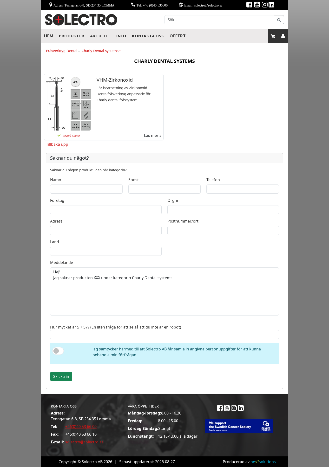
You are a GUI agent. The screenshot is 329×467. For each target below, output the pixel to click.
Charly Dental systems (100, 51)
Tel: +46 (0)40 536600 (152, 5)
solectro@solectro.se (84, 442)
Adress (56, 221)
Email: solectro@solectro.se (203, 5)
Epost (133, 179)
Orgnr (173, 200)
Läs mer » (152, 135)
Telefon (213, 179)
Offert (178, 35)
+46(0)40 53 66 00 (81, 426)
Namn (55, 179)
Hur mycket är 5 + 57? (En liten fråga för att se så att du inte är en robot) (115, 327)
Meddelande (61, 262)
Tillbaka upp (57, 144)
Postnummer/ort (182, 221)
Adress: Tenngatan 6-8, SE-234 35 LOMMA (83, 5)
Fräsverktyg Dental (63, 51)
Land (54, 241)
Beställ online (71, 136)
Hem (48, 35)
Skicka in (61, 376)
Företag (57, 200)
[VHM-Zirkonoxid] (68, 104)
